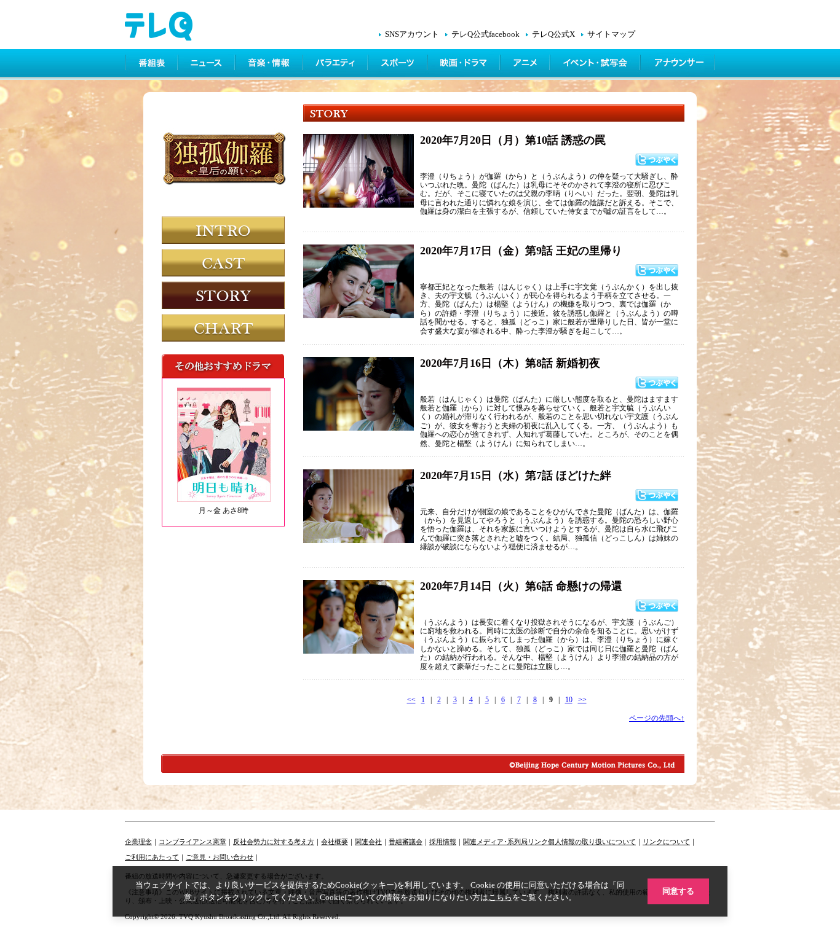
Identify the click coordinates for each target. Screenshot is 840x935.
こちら (500, 897)
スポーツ (399, 64)
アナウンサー (678, 64)
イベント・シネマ (596, 64)
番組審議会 (405, 841)
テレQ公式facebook (485, 34)
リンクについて (666, 841)
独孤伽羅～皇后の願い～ (225, 168)
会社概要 (334, 841)
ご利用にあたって (152, 857)
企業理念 (138, 841)
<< (411, 699)
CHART (223, 328)
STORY (223, 295)
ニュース (207, 64)
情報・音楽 (270, 64)
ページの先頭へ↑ (656, 718)
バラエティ (336, 64)
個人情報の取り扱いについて (592, 841)
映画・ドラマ (465, 64)
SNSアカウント (412, 34)
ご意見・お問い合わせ (219, 857)
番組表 (152, 64)
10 (569, 699)
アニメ (526, 64)
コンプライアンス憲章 (192, 841)
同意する (678, 891)
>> (582, 699)
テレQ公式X (553, 34)
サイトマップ (611, 34)
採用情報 (442, 841)
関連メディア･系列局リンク (505, 841)
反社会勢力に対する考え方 (273, 841)
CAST (223, 262)
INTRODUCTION (223, 230)
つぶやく (656, 160)
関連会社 (368, 841)
